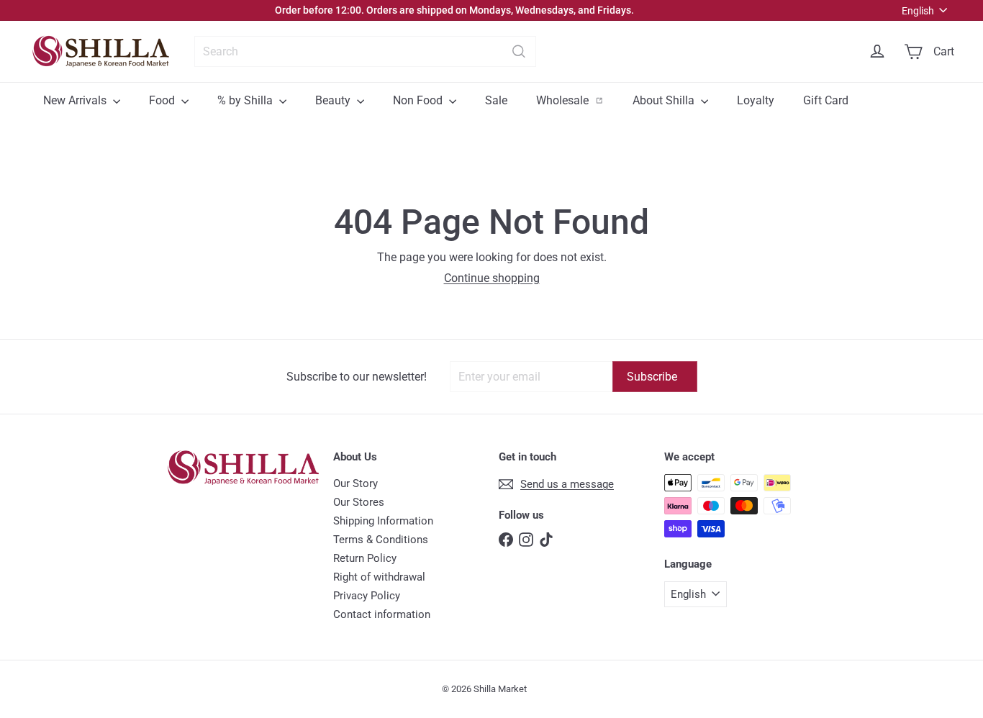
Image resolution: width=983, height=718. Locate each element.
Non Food (419, 100)
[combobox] (365, 51)
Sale (496, 100)
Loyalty (755, 100)
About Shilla (665, 100)
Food (163, 100)
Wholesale (577, 100)
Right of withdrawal (379, 577)
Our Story (355, 483)
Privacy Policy (366, 595)
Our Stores (358, 502)
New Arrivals (76, 100)
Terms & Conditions (380, 539)
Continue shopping (492, 278)
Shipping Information (383, 520)
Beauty (334, 100)
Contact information (381, 614)
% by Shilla (246, 100)
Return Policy (365, 558)
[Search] (519, 51)
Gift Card (825, 100)
